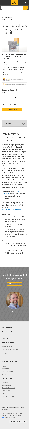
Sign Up (5, 338)
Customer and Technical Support (11, 349)
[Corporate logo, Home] (14, 2)
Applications (5, 369)
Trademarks (18, 415)
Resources (5, 374)
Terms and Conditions (7, 415)
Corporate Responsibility (9, 388)
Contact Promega (7, 347)
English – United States (18, 421)
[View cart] (25, 2)
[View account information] (21, 2)
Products (4, 366)
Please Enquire (12, 109)
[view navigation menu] (2, 2)
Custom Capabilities (7, 371)
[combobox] (12, 8)
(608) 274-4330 (6, 358)
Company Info (6, 382)
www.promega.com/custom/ (11, 210)
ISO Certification (6, 385)
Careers (4, 393)
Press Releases (6, 391)
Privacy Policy (18, 413)
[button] (25, 8)
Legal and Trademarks (7, 413)
